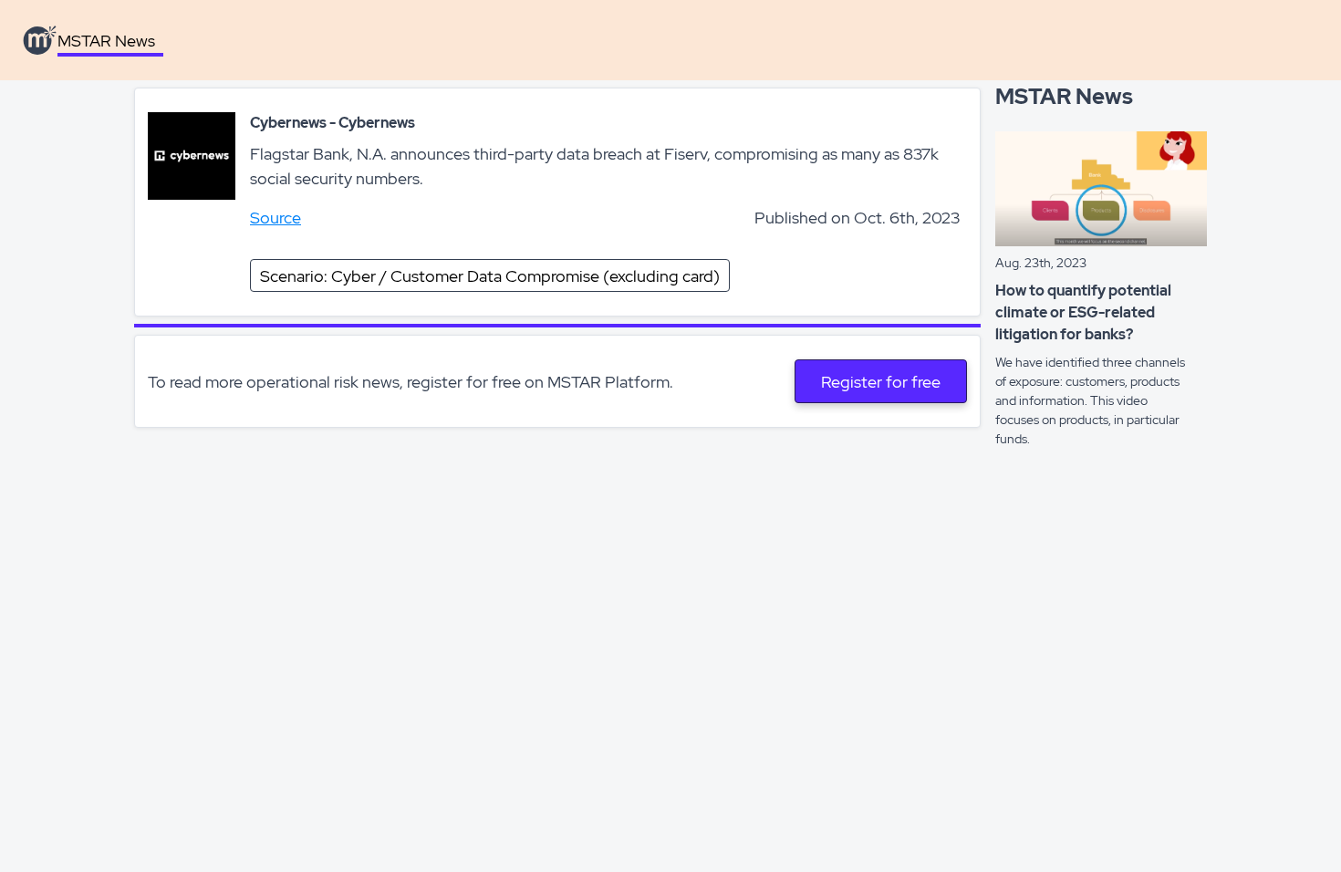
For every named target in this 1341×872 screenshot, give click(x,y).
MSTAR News (106, 40)
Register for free (881, 381)
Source (275, 217)
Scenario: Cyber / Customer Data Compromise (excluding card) (490, 275)
